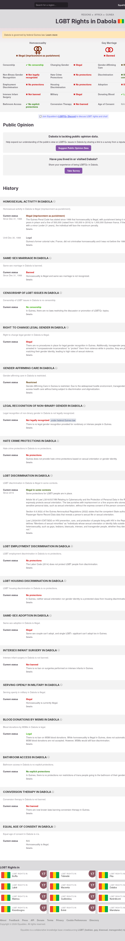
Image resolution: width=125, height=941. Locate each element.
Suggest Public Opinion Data (73, 148)
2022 (84, 511)
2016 (87, 222)
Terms (50, 920)
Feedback (14, 920)
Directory (94, 920)
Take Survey (73, 170)
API (32, 920)
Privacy (60, 920)
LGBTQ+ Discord (67, 116)
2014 (45, 564)
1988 (19, 218)
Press (25, 920)
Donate (40, 920)
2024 (34, 520)
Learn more (51, 34)
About (3, 920)
